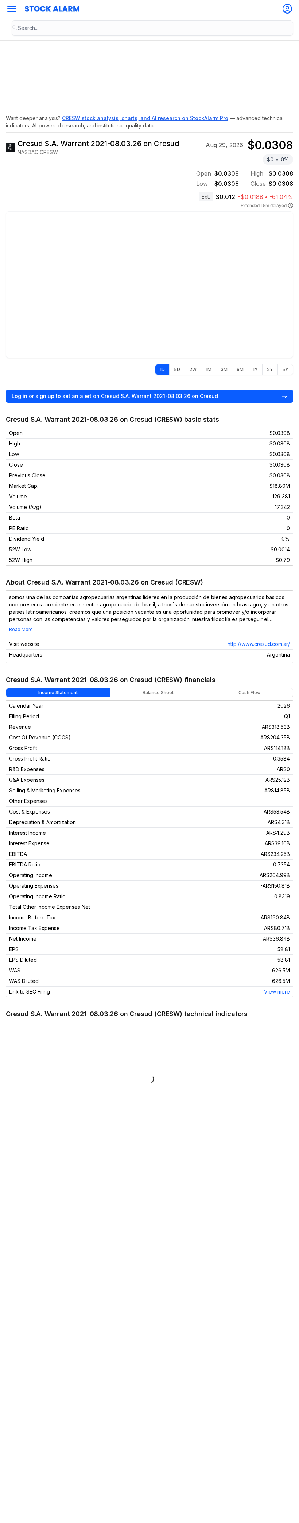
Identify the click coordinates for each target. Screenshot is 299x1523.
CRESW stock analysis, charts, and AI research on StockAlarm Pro (145, 118)
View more (277, 991)
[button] (12, 9)
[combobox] (152, 28)
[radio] (162, 369)
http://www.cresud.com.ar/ (259, 644)
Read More (21, 629)
